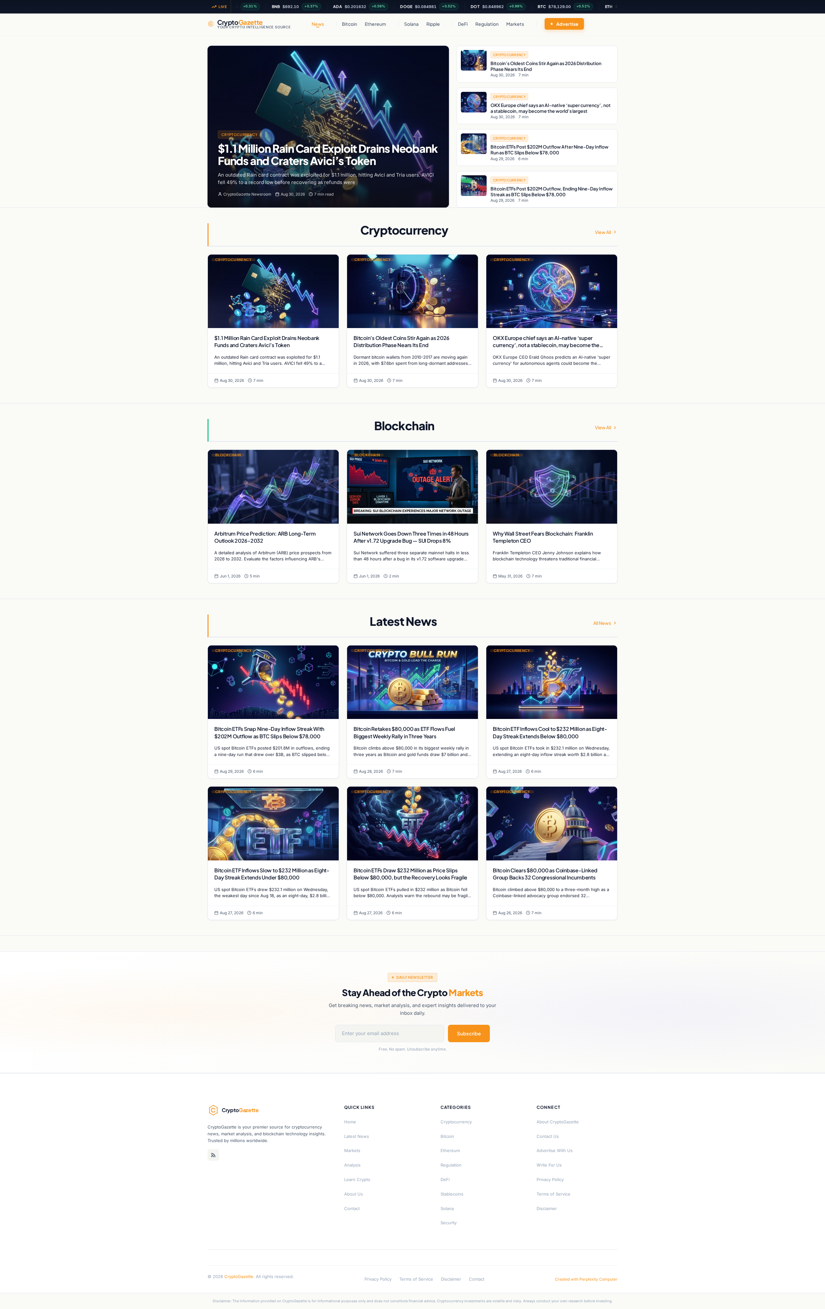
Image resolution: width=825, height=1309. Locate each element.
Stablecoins (452, 1194)
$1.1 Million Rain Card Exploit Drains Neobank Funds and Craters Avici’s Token (327, 154)
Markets (515, 24)
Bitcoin (349, 24)
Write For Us (549, 1165)
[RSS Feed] (213, 1155)
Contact (352, 1208)
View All (603, 232)
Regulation (487, 24)
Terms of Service (553, 1194)
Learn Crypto (357, 1179)
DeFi (463, 24)
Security (449, 1222)
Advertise (567, 24)
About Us (353, 1194)
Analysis (352, 1165)
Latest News (356, 1136)
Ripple (433, 24)
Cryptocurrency (239, 134)
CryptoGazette (238, 1276)
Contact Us (548, 1136)
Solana (411, 24)
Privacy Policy (550, 1179)
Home (350, 1121)
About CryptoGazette (558, 1121)
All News (602, 623)
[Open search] (611, 23)
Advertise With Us (555, 1150)
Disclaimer (547, 1208)
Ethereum (375, 24)
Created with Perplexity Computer (586, 1279)
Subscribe (469, 1033)
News (318, 24)
